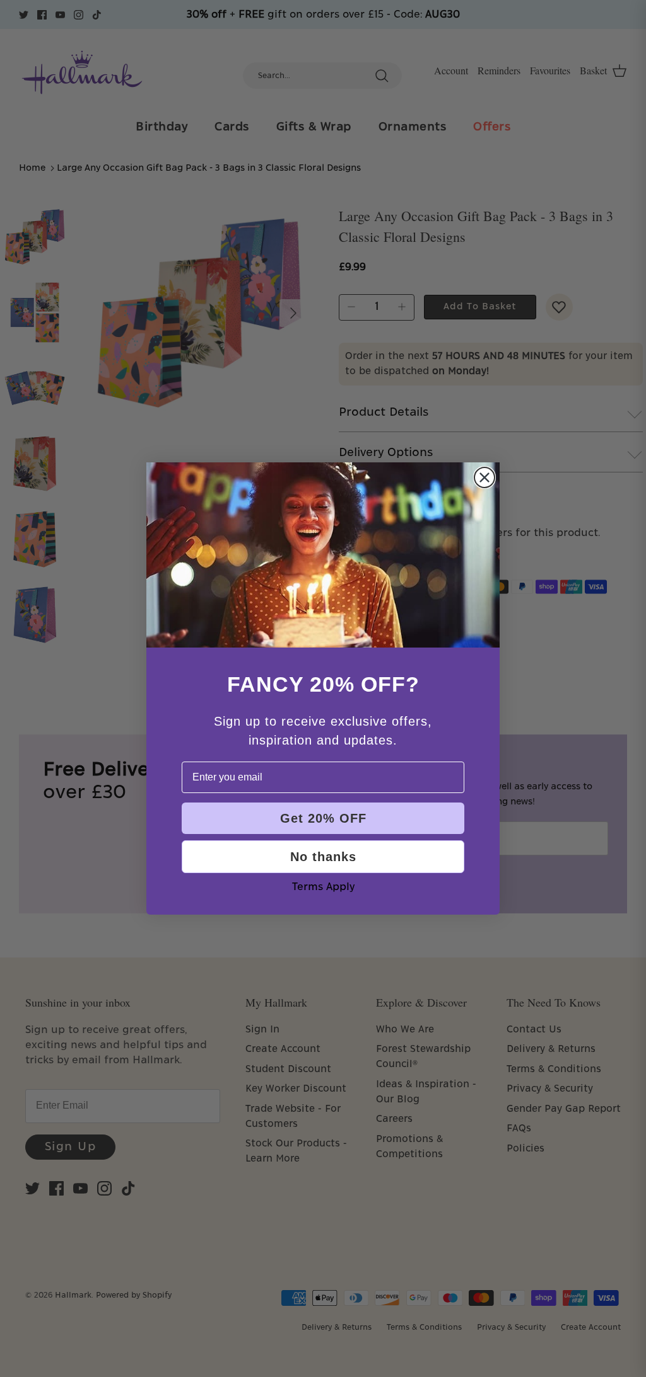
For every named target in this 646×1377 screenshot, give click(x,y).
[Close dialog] (484, 477)
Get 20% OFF (323, 818)
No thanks (323, 857)
